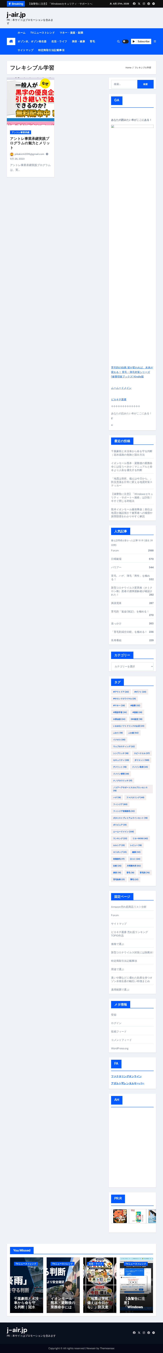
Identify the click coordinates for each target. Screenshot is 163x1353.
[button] (155, 41)
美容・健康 (78, 41)
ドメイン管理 (121, 774)
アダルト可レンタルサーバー (127, 1083)
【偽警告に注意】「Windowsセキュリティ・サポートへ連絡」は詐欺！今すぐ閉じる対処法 (132, 497)
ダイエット (142, 760)
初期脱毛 (118, 859)
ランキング (120, 838)
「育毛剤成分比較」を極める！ (129, 632)
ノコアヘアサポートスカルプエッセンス (130, 789)
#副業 (135, 705)
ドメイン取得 (140, 767)
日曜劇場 (116, 559)
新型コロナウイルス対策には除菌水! (132, 952)
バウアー (116, 567)
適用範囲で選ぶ (120, 989)
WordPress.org (119, 1048)
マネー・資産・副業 (71, 32)
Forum (115, 550)
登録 (113, 1014)
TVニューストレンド (42, 32)
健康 (136, 852)
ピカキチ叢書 (118, 399)
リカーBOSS (140, 838)
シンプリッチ (120, 753)
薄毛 (134, 879)
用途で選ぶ (117, 969)
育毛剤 (145, 872)
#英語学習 (120, 712)
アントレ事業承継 (20, 132)
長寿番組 (116, 640)
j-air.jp (16, 14)
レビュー (136, 845)
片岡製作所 (134, 866)
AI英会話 (119, 719)
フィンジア (120, 804)
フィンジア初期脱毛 (124, 811)
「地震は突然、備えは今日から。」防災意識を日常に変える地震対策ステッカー (131, 482)
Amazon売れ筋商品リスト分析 (128, 907)
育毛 (92, 41)
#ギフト (140, 692)
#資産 (137, 712)
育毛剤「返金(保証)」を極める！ (130, 611)
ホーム (22, 32)
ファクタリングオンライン (126, 1076)
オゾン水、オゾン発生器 (32, 41)
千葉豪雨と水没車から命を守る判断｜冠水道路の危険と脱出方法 (131, 453)
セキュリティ (121, 760)
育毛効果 (119, 879)
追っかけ (116, 623)
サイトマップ (25, 50)
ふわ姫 (133, 733)
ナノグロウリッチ (122, 780)
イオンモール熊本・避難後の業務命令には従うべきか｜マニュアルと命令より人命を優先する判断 (131, 466)
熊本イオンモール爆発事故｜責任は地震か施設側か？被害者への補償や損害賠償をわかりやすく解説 (131, 513)
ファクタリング (135, 797)
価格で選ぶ (117, 944)
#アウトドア (121, 692)
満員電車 (116, 603)
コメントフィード (121, 1040)
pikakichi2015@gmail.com (30, 154)
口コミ (135, 859)
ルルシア (119, 845)
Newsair (91, 1348)
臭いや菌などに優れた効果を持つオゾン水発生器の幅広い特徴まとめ (131, 979)
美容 (117, 872)
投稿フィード (119, 1031)
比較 (117, 866)
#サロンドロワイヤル (124, 698)
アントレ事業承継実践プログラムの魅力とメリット (30, 143)
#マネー (119, 705)
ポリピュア (120, 825)
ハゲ (117, 797)
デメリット (120, 767)
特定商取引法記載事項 (51, 50)
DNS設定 (136, 719)
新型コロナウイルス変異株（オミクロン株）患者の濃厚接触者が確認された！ (131, 591)
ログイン (116, 1023)
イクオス (119, 739)
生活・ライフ (59, 41)
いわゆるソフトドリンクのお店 (128, 726)
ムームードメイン (121, 388)
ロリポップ (120, 852)
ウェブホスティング (124, 746)
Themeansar (107, 1348)
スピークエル (142, 753)
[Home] (11, 41)
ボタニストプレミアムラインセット (130, 818)
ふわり (118, 733)
